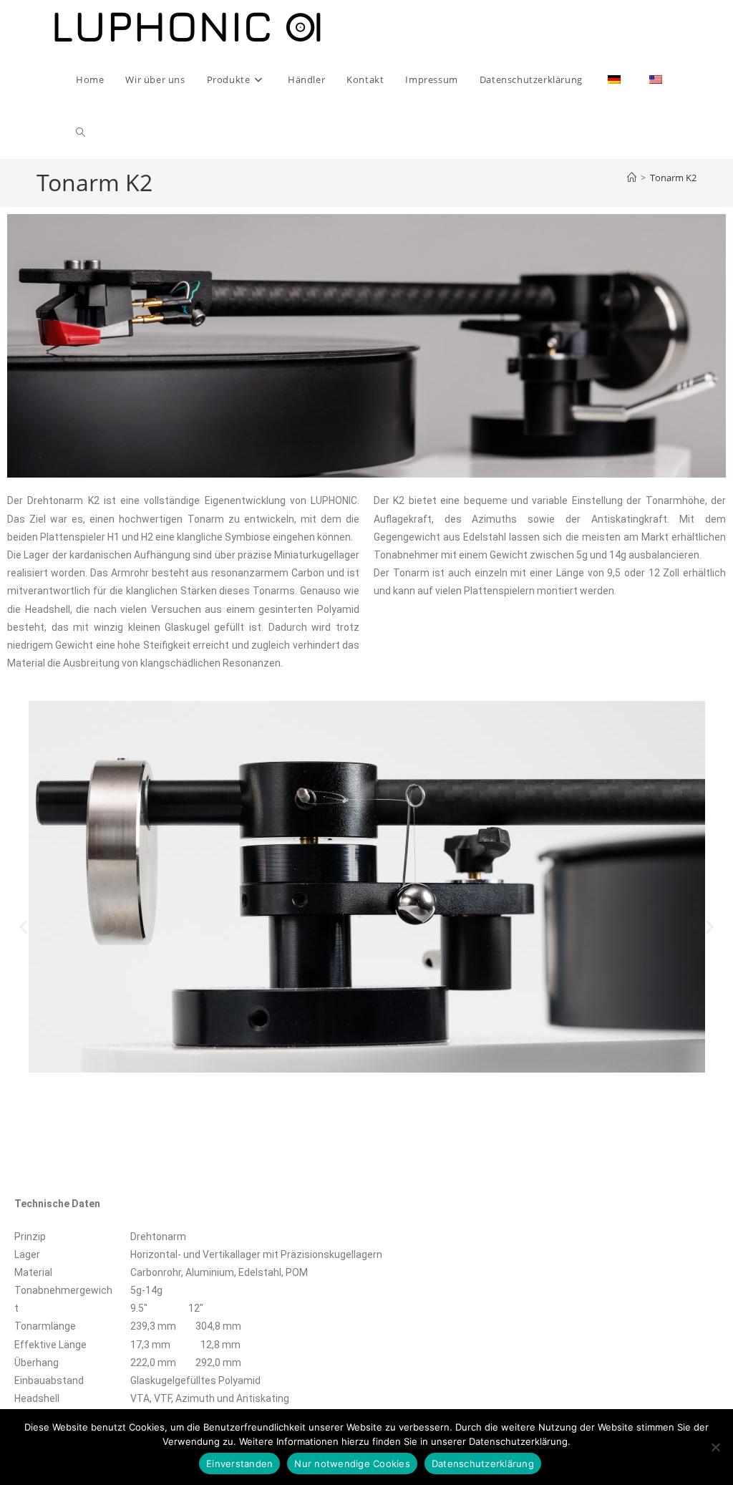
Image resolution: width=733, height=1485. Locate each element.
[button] (23, 927)
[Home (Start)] (631, 177)
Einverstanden (239, 1463)
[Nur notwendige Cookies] (715, 1447)
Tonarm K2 (673, 177)
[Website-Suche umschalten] (80, 132)
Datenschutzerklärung (483, 1463)
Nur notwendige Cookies (352, 1463)
